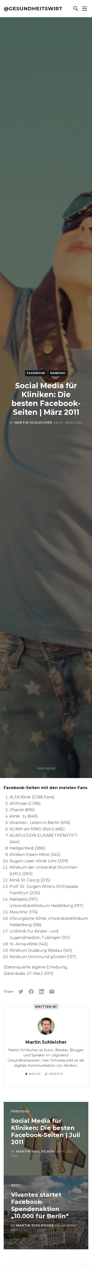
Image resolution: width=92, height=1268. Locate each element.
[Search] (75, 8)
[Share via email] (51, 991)
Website (56, 1074)
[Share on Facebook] (31, 991)
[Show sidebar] (84, 8)
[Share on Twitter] (21, 991)
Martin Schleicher (33, 422)
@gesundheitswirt (33, 9)
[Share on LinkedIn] (41, 991)
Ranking (57, 373)
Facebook (36, 373)
